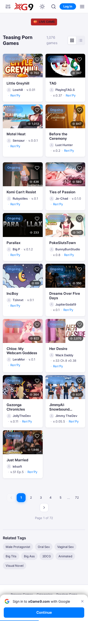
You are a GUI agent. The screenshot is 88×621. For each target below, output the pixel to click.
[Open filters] (8, 6)
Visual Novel (14, 565)
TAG (52, 83)
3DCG (46, 556)
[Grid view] (72, 40)
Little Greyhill (18, 83)
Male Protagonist (18, 547)
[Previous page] (11, 497)
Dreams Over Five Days (64, 295)
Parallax (13, 243)
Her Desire (58, 348)
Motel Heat (16, 134)
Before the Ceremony (58, 136)
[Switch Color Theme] (42, 6)
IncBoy (12, 293)
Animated (65, 556)
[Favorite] (37, 59)
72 (77, 497)
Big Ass (29, 556)
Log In (67, 6)
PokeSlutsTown (62, 243)
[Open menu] (82, 6)
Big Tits (11, 556)
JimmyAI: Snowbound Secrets (59, 409)
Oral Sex (44, 547)
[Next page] (44, 507)
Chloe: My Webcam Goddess (22, 350)
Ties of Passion (62, 192)
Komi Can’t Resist (21, 192)
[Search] (53, 6)
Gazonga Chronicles (16, 407)
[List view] (80, 40)
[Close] (82, 601)
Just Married (17, 460)
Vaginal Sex (65, 547)
